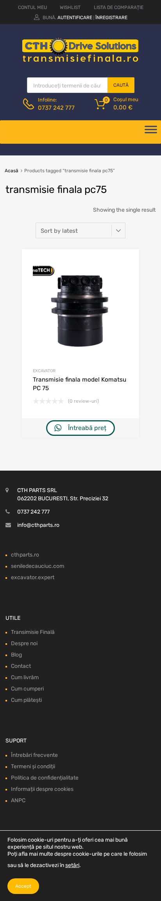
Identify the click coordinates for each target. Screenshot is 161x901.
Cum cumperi (27, 688)
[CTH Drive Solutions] (80, 60)
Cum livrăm (25, 677)
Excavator (44, 370)
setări (72, 865)
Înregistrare (111, 17)
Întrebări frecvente (34, 755)
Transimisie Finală (33, 632)
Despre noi (24, 643)
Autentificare (74, 17)
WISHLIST (70, 7)
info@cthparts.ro (38, 525)
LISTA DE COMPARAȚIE (118, 7)
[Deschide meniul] (151, 132)
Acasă (11, 170)
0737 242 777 (56, 107)
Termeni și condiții (33, 766)
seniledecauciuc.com (37, 566)
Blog (16, 654)
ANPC (18, 800)
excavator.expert (32, 577)
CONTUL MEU (32, 7)
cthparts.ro (25, 554)
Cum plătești (26, 700)
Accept (23, 886)
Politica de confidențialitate (45, 777)
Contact (21, 666)
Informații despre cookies (42, 789)
